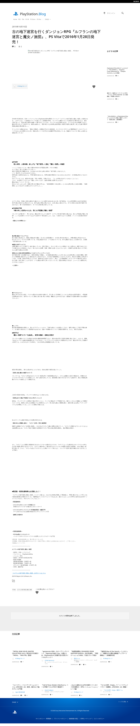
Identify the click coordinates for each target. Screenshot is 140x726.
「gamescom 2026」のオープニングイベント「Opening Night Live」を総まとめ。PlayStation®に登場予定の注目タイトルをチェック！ (55, 654)
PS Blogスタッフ (22, 86)
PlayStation (33, 14)
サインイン (111, 13)
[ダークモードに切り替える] (104, 13)
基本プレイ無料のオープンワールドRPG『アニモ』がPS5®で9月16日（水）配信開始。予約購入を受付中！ (117, 94)
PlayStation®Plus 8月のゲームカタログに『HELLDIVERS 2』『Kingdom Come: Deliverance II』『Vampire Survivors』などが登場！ (117, 70)
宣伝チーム (77, 658)
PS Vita (14, 589)
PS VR (27, 19)
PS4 (23, 19)
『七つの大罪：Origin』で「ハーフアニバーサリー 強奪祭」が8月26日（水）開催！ (114, 686)
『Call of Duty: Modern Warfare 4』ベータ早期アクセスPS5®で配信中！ (54, 686)
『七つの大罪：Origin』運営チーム (113, 690)
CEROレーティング (86, 719)
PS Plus (39, 19)
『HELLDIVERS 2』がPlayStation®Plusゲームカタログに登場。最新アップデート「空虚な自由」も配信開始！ (117, 118)
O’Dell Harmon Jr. (49, 660)
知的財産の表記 (73, 719)
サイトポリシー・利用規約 (43, 719)
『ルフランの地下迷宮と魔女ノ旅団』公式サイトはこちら (29, 573)
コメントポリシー (99, 719)
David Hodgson (49, 690)
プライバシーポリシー (60, 719)
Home (15, 19)
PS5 (19, 19)
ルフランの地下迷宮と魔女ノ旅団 (24, 589)
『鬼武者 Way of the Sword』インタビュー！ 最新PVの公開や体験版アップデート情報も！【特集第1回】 (114, 653)
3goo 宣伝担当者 (20, 692)
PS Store (32, 19)
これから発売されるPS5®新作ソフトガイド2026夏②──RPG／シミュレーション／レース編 (84, 687)
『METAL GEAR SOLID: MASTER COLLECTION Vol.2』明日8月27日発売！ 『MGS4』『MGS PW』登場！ (25, 653)
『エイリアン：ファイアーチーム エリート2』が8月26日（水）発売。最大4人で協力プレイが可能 (25, 687)
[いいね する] (116, 76)
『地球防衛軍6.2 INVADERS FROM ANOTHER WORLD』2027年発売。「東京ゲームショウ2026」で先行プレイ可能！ (84, 653)
